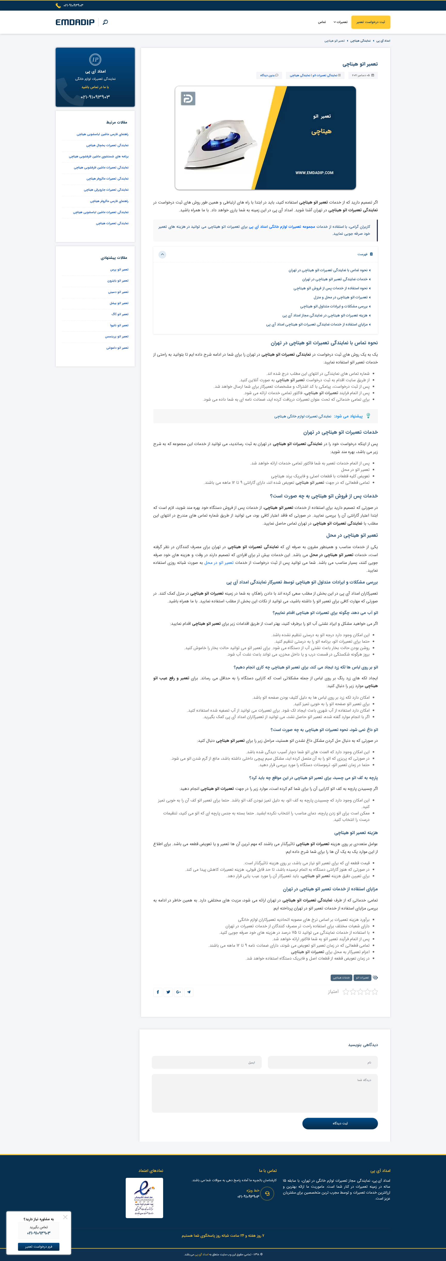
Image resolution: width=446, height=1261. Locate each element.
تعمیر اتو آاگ (120, 314)
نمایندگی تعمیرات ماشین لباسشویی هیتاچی (101, 212)
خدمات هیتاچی (341, 978)
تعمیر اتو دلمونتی (117, 347)
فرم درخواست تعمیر (38, 1246)
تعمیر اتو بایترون (118, 280)
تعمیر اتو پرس (119, 269)
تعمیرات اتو (362, 978)
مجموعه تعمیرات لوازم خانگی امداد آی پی (282, 227)
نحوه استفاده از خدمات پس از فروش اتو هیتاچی (330, 288)
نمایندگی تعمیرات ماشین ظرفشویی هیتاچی (101, 167)
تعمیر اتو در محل (219, 562)
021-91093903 (248, 1197)
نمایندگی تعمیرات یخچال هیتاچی (107, 145)
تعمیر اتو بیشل (119, 303)
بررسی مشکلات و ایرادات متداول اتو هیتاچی (334, 306)
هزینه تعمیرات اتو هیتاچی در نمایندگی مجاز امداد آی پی (325, 315)
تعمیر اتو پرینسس (117, 336)
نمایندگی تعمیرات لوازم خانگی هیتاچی (302, 416)
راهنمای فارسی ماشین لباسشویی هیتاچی (103, 134)
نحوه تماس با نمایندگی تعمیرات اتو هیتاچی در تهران (328, 270)
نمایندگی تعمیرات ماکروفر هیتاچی (107, 178)
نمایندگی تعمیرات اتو (325, 75)
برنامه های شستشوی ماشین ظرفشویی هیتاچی (99, 156)
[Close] (65, 1217)
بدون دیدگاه (267, 75)
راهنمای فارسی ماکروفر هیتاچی (109, 201)
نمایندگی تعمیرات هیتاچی (112, 223)
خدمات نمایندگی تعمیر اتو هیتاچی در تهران (335, 279)
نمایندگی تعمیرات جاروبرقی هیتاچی (106, 189)
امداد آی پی (383, 40)
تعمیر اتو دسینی (118, 292)
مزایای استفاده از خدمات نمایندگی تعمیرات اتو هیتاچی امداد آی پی (317, 325)
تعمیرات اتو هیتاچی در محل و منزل (341, 297)
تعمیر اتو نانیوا (119, 325)
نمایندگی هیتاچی (360, 40)
